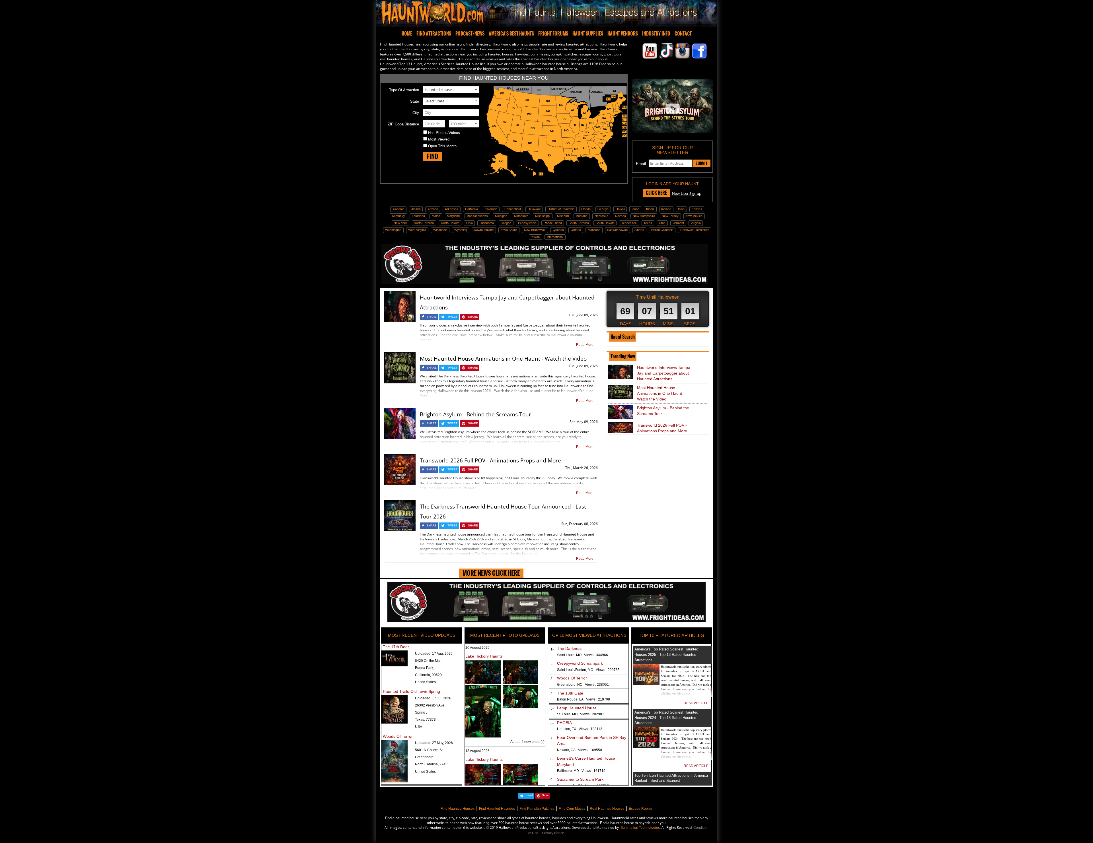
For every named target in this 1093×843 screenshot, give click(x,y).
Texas (648, 223)
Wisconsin (440, 230)
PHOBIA (564, 722)
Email (641, 163)
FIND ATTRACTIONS (433, 33)
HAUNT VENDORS (622, 33)
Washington (393, 230)
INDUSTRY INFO (656, 33)
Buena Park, (424, 668)
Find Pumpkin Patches (536, 809)
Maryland (453, 216)
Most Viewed (438, 139)
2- (550, 664)
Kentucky (398, 216)
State (414, 101)
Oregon (506, 223)
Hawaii (620, 209)
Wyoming (460, 230)
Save (545, 795)
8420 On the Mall (428, 661)
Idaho (635, 209)
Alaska (416, 209)
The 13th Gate (570, 693)
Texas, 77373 (425, 720)
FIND (432, 156)
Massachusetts (477, 216)
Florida (586, 209)
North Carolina (424, 223)
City (415, 113)
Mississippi (542, 216)
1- (550, 649)
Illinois (650, 209)
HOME (407, 33)
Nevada (620, 216)
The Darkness (569, 648)
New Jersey (670, 216)
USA (418, 727)
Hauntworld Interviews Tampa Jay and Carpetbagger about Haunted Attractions (663, 373)
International (554, 237)
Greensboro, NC (583, 685)
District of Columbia (561, 209)
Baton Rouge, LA (583, 699)
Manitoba (594, 230)
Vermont (678, 223)
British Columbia (662, 230)
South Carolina (579, 223)
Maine (436, 216)
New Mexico (693, 216)
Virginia (696, 223)
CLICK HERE (656, 192)
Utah (662, 223)
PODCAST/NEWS (469, 33)
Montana (581, 216)
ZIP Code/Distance (403, 124)
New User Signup (686, 193)
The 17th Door (396, 646)
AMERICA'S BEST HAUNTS (511, 33)
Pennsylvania (527, 223)
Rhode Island (553, 223)
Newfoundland (484, 230)
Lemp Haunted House (577, 708)
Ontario (576, 230)
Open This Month (442, 146)
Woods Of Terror (398, 736)
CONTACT (683, 33)
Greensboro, (424, 757)
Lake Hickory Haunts (484, 656)
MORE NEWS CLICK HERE (491, 573)
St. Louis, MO (580, 714)
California (471, 209)
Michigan (501, 216)
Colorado (491, 209)
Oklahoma (487, 223)
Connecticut (512, 209)
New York (400, 223)
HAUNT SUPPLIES (587, 33)
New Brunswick (535, 230)
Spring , (421, 712)
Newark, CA (579, 750)
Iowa (681, 209)
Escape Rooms (640, 809)
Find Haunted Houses (457, 809)
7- (550, 738)
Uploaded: (434, 654)
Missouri (563, 216)
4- (550, 694)
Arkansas (451, 209)
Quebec (558, 230)
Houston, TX (579, 729)
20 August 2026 (477, 648)
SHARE (432, 316)
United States (425, 682)
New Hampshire (644, 216)
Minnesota (521, 216)
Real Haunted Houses (607, 809)
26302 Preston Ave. (430, 705)
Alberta (639, 230)
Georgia (603, 209)
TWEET (452, 316)
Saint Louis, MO (582, 655)
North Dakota (450, 223)
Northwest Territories (694, 230)
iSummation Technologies (640, 828)
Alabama (398, 209)
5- (550, 708)
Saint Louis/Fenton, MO (588, 670)
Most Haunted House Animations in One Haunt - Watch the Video (503, 358)
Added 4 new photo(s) (527, 742)
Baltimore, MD (581, 771)
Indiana (666, 209)
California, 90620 (428, 675)
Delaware (534, 209)
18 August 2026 (477, 751)
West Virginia (417, 230)
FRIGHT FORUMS (553, 33)
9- (550, 780)
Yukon (535, 237)
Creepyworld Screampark (580, 663)
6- (550, 723)
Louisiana (418, 216)
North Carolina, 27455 (432, 764)
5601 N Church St (429, 750)
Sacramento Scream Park (580, 779)
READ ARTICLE (696, 703)
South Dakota (605, 223)
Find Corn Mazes (572, 809)
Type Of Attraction (404, 90)
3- (550, 679)
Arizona (433, 209)
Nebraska (601, 216)
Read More (584, 345)
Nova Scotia (508, 230)
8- (550, 759)
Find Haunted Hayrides (497, 809)
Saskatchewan (617, 230)
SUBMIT (701, 163)
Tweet (529, 795)
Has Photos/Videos (444, 133)
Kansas (697, 209)
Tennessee (629, 223)
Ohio (469, 223)
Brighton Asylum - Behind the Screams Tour (475, 414)
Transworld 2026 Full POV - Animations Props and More (490, 460)
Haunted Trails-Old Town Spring (411, 691)
